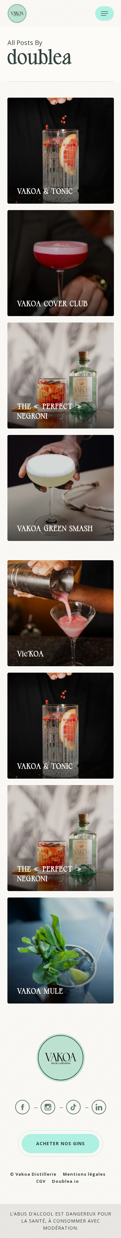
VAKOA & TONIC (45, 192)
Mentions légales (84, 1174)
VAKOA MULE (40, 991)
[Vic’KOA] (60, 613)
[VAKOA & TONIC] (60, 151)
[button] (104, 13)
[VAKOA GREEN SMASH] (60, 488)
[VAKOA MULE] (60, 951)
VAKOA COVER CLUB (52, 304)
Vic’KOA (30, 654)
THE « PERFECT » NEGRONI (49, 411)
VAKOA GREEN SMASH (55, 529)
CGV (40, 1181)
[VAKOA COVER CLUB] (60, 263)
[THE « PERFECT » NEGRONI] (60, 376)
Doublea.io (65, 1181)
